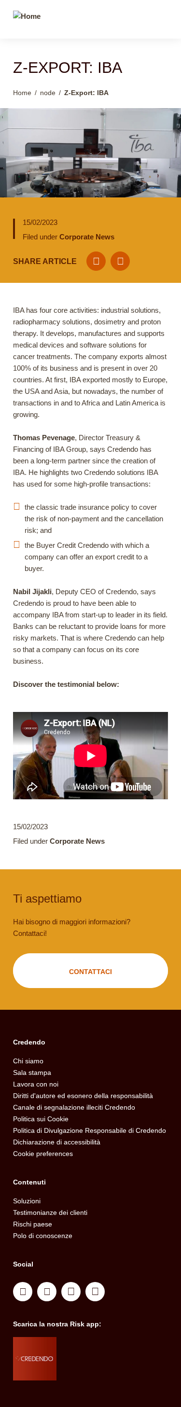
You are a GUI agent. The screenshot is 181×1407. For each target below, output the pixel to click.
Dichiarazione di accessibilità (56, 1142)
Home (22, 93)
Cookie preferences (43, 1153)
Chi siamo (28, 1061)
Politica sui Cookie (41, 1119)
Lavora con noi (35, 1084)
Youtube (46, 1291)
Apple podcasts (95, 1291)
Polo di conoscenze (42, 1236)
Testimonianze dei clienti (50, 1212)
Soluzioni (27, 1201)
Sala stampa (32, 1072)
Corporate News (86, 237)
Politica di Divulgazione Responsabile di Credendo (89, 1130)
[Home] (27, 21)
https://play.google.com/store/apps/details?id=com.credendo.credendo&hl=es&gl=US (94, 1370)
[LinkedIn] (120, 261)
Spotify (71, 1291)
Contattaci (90, 971)
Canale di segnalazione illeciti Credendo (74, 1107)
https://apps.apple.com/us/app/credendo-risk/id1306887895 (91, 1346)
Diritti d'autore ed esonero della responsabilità (83, 1096)
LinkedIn (22, 1291)
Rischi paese (32, 1224)
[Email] (96, 261)
